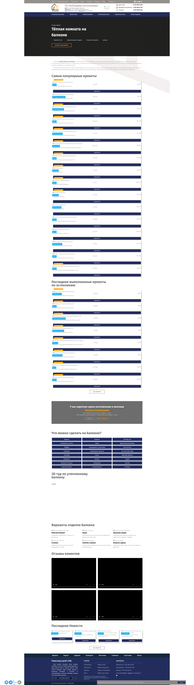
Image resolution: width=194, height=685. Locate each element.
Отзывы (97, 1)
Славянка (115, 655)
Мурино (55, 655)
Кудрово (77, 655)
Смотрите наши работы (61, 45)
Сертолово (128, 655)
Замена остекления (104, 670)
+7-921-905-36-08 (137, 5)
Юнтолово (102, 655)
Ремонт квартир (135, 14)
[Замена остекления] (55, 11)
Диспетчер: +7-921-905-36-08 (125, 665)
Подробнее (97, 91)
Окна (85, 673)
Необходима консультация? (83, 5)
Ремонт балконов (88, 14)
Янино (139, 655)
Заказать (89, 418)
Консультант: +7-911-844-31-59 (125, 667)
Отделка (86, 670)
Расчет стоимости (102, 418)
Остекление (87, 665)
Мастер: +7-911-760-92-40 (123, 670)
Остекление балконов (58, 14)
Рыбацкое (89, 655)
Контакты (111, 1)
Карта (82, 1)
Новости (89, 1)
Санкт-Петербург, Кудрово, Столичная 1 (128, 673)
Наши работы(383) (63, 1)
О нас (53, 1)
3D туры (104, 1)
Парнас (66, 655)
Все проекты (97, 391)
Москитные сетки (120, 14)
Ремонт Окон (73, 14)
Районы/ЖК (74, 1)
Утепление (87, 667)
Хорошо (181, 682)
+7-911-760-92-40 (137, 10)
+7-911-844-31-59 (137, 7)
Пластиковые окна (103, 14)
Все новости (97, 648)
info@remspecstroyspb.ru (73, 10)
